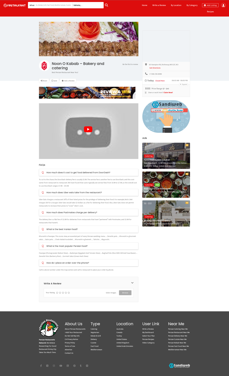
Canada (119, 332)
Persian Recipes (148, 339)
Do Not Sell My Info (72, 335)
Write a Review (159, 5)
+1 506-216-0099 (155, 74)
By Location (176, 5)
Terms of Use (70, 346)
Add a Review (69, 80)
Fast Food (94, 346)
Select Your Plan (148, 335)
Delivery (94, 339)
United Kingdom (122, 342)
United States (121, 339)
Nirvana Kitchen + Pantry (157, 220)
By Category (192, 5)
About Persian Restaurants (75, 329)
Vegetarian (95, 332)
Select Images (111, 292)
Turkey (119, 335)
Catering (149, 156)
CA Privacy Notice (71, 339)
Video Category (148, 342)
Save (55, 80)
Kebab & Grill (96, 335)
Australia (119, 329)
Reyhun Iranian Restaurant (158, 188)
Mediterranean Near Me (177, 349)
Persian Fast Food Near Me (178, 346)
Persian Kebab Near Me (177, 342)
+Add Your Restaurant (73, 332)
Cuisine (93, 342)
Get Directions (154, 68)
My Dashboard (148, 332)
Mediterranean (96, 349)
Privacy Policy (70, 342)
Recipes (210, 11)
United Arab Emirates (124, 346)
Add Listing (211, 5)
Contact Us (69, 353)
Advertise (68, 349)
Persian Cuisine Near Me (177, 339)
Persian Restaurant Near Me (179, 332)
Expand (184, 84)
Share (44, 80)
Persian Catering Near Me (178, 329)
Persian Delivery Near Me (177, 335)
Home (144, 5)
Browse (125, 292)
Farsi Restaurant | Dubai (157, 159)
